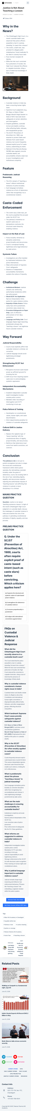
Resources (24, 1076)
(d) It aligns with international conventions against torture (14, 618)
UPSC (21, 1068)
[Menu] (28, 2)
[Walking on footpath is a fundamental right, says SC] (15, 975)
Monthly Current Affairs (11, 1076)
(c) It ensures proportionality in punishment (14, 610)
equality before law (10, 921)
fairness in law (8, 924)
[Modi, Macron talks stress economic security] (15, 1030)
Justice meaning (21, 924)
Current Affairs (18, 14)
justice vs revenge (9, 928)
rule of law (7, 935)
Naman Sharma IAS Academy (13, 932)
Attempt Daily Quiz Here (15, 900)
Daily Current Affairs (10, 1071)
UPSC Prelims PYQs (15, 1073)
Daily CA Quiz (23, 1071)
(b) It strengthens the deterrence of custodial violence (14, 604)
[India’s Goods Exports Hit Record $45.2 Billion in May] (15, 1003)
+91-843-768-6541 (13, 1099)
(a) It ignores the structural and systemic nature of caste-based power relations (14, 595)
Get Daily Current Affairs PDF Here (15, 905)
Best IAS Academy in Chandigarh (14, 917)
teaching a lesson (19, 935)
